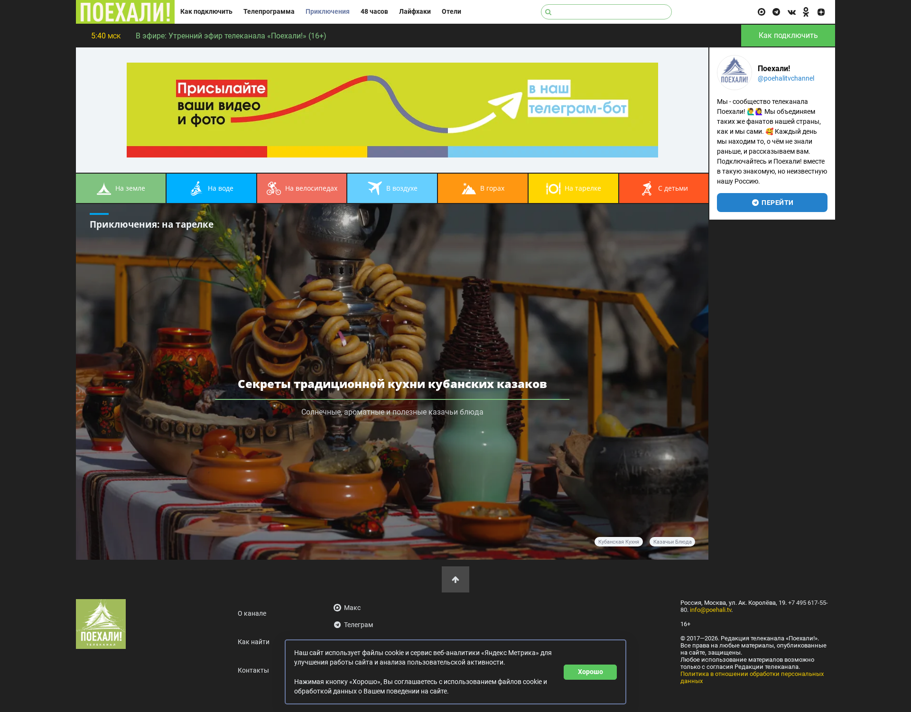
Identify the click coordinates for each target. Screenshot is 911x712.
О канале (252, 614)
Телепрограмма (269, 12)
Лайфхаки (415, 12)
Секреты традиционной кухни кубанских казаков (392, 383)
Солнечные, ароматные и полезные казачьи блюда (392, 411)
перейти (777, 202)
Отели (451, 12)
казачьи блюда (672, 542)
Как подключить (206, 12)
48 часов (374, 12)
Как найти (254, 642)
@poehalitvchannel (786, 78)
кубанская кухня (618, 542)
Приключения (328, 12)
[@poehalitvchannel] (734, 72)
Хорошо (590, 671)
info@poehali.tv (710, 609)
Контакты (253, 670)
